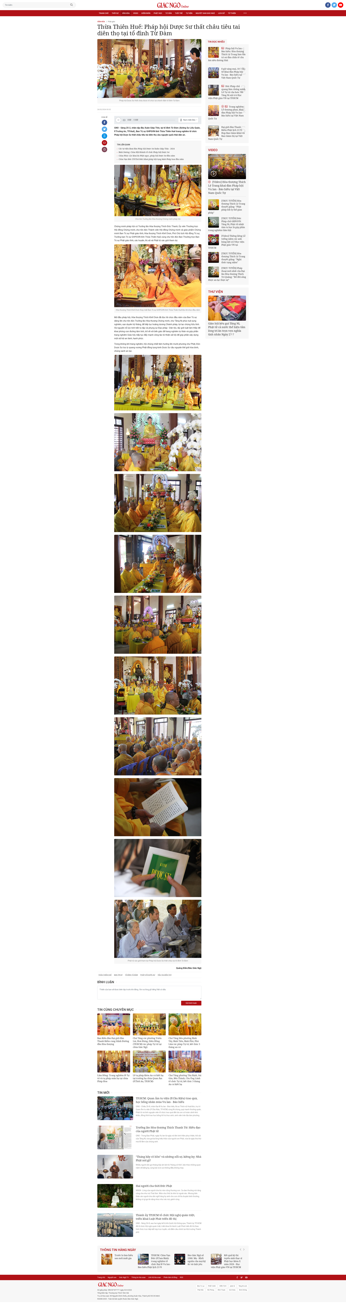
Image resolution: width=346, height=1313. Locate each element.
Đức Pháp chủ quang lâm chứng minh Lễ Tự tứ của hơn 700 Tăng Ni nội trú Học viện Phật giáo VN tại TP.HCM (226, 92)
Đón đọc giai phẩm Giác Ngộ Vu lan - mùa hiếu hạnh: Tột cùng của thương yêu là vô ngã (191, 1261)
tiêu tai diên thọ (165, 975)
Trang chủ (103, 13)
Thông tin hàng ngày (118, 1249)
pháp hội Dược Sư (147, 975)
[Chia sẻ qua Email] (104, 142)
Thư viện (215, 291)
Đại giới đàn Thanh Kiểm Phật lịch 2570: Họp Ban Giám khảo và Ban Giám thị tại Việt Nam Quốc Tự (226, 133)
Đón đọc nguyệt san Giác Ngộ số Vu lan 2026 (161, 1258)
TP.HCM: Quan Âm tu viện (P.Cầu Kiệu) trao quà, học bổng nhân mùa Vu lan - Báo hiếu (166, 1100)
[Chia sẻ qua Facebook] (104, 122)
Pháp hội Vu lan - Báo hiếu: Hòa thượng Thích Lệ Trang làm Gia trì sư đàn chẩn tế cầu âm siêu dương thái (226, 54)
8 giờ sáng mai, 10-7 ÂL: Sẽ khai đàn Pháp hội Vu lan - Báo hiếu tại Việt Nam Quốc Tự (233, 73)
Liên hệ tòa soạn (154, 1277)
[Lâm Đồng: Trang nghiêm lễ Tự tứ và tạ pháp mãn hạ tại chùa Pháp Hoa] (113, 1062)
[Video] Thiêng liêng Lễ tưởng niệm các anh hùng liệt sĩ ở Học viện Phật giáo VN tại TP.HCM (226, 241)
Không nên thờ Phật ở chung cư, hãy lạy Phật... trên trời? (234, 1258)
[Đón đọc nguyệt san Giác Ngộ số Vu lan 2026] (143, 1259)
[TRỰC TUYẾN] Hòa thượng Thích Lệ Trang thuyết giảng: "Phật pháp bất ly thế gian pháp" (226, 206)
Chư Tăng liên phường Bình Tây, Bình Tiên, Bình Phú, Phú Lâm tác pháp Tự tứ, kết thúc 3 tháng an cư (184, 1043)
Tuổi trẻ (178, 13)
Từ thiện (232, 13)
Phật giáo (111, 22)
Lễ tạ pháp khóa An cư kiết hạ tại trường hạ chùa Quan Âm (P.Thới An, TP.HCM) (148, 1078)
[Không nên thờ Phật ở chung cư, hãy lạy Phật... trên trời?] (216, 1259)
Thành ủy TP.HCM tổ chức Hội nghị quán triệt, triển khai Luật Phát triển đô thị (165, 1217)
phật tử (232, 1286)
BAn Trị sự (200, 1286)
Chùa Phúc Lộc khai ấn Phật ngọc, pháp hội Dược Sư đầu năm (147, 155)
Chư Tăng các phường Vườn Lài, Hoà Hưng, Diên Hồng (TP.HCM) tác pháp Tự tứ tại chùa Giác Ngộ (147, 1043)
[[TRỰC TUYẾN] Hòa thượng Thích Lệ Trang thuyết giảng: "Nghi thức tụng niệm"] (213, 257)
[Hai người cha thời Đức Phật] (115, 1196)
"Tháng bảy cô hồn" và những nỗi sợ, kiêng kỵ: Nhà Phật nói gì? (168, 1158)
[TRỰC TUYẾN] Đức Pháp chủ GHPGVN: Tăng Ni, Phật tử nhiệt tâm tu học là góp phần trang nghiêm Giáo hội (226, 224)
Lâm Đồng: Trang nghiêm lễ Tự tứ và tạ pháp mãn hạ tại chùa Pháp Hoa (113, 1078)
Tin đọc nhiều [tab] (216, 41)
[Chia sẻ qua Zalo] (104, 136)
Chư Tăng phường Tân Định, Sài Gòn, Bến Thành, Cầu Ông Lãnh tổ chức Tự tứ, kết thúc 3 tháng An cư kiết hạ (185, 1080)
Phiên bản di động (170, 1277)
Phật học (158, 13)
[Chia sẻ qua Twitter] (104, 129)
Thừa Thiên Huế (105, 975)
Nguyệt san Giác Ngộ (205, 13)
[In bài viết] (104, 149)
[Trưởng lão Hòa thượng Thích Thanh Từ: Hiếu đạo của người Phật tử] (115, 1137)
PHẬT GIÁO (212, 1286)
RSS (181, 1277)
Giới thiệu (232, 1290)
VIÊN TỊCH (222, 1286)
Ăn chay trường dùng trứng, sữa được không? (123, 1258)
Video (135, 13)
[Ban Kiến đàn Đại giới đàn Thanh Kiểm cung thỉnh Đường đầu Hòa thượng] (113, 1024)
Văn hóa (126, 13)
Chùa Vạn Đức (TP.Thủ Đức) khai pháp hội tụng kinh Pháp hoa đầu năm (151, 159)
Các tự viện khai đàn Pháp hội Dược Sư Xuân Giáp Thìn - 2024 (147, 148)
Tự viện (189, 13)
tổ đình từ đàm (131, 975)
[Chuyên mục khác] (245, 13)
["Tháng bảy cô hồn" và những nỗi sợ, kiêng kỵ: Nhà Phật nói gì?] (115, 1166)
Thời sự (115, 13)
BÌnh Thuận (221, 1290)
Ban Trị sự (118, 975)
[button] (241, 1259)
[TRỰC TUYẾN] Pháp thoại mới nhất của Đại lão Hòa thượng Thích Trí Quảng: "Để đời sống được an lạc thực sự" (227, 274)
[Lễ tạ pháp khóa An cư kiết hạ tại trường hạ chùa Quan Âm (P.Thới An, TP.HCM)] (149, 1062)
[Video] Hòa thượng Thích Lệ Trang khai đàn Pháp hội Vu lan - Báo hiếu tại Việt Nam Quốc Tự (227, 187)
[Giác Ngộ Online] (142, 1284)
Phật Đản (200, 1290)
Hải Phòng (210, 1290)
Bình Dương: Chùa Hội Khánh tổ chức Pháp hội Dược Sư (144, 152)
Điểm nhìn (146, 13)
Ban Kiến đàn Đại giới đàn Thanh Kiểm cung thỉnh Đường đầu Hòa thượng (113, 1041)
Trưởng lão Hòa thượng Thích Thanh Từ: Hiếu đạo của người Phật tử (168, 1129)
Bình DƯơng (243, 1290)
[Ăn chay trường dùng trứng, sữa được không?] (106, 1259)
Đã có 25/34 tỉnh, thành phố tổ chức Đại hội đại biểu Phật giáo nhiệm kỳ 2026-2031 (226, 327)
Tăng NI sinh (243, 1286)
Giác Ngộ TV (124, 1277)
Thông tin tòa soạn (138, 1277)
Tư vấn (168, 13)
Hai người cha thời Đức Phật (154, 1186)
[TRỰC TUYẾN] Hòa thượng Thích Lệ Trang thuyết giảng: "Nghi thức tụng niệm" (233, 258)
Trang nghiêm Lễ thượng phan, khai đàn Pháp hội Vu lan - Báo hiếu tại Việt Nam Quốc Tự (226, 112)
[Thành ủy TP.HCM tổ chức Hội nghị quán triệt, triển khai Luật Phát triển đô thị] (115, 1225)
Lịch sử (221, 13)
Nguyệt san (112, 1277)
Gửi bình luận (191, 1003)
